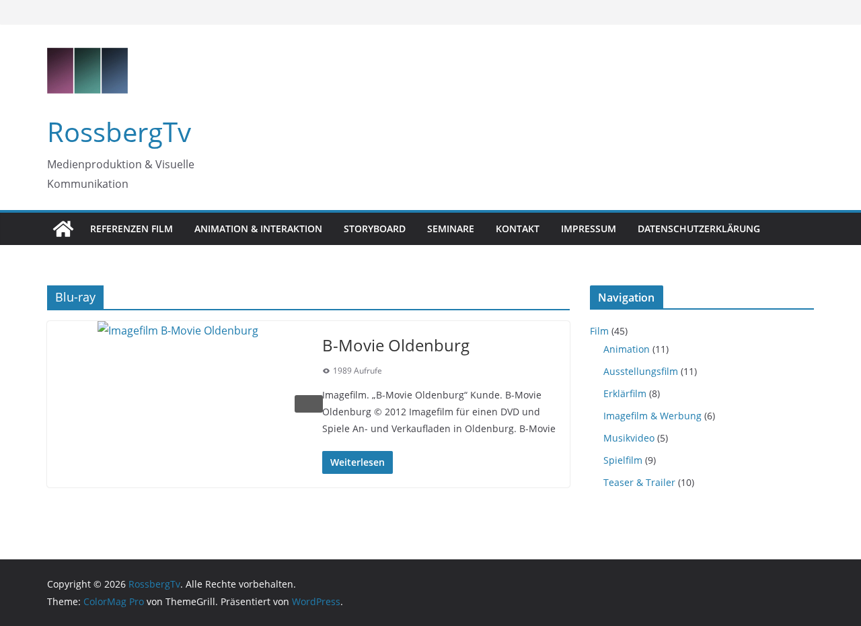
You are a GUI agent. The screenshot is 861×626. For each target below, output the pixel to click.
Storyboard (375, 228)
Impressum (588, 228)
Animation (626, 349)
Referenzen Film (131, 228)
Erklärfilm (624, 393)
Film (599, 330)
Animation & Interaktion (258, 228)
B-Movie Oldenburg (396, 345)
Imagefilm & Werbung (652, 415)
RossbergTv (119, 131)
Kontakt (517, 228)
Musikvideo (628, 437)
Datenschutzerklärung (699, 228)
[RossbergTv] (63, 229)
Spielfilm (622, 460)
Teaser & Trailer (639, 482)
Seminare (450, 228)
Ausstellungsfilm (640, 371)
